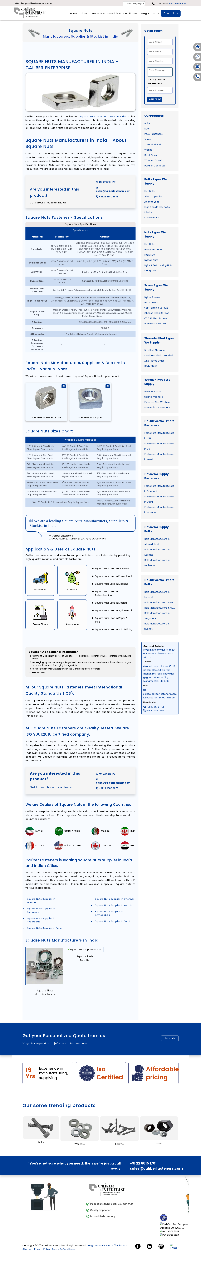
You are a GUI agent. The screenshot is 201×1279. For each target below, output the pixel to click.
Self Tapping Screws (156, 307)
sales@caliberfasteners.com (113, 191)
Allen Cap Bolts (153, 196)
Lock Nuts (150, 254)
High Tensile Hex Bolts (157, 207)
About (84, 13)
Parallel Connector (155, 165)
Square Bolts (151, 217)
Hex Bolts (149, 191)
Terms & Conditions (63, 1249)
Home (73, 13)
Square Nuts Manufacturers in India (103, 116)
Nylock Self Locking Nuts (158, 265)
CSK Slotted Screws (155, 318)
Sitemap (27, 1249)
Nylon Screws (152, 297)
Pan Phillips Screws (155, 323)
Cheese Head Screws (156, 313)
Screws (119, 1144)
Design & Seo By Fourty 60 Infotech (107, 1245)
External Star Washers (157, 402)
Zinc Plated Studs (154, 360)
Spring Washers (153, 397)
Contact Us (171, 13)
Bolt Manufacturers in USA (159, 607)
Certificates (130, 13)
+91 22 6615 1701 (178, 3)
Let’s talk (170, 1038)
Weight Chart (149, 13)
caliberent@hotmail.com (160, 697)
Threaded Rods (153, 144)
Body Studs (150, 366)
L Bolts (148, 212)
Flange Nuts (151, 270)
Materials (112, 13)
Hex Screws (151, 302)
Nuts (146, 128)
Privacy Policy (42, 1249)
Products (97, 13)
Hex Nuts (149, 244)
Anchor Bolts (151, 201)
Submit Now (155, 99)
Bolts (147, 123)
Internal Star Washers (157, 407)
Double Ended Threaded (158, 355)
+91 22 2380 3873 (108, 196)
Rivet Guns (150, 155)
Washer (148, 149)
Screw (148, 139)
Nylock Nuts (151, 260)
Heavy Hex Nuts (153, 249)
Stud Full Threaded (155, 350)
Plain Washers (152, 391)
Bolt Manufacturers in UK (158, 602)
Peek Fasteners (153, 134)
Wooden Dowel (153, 160)
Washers (79, 1144)
